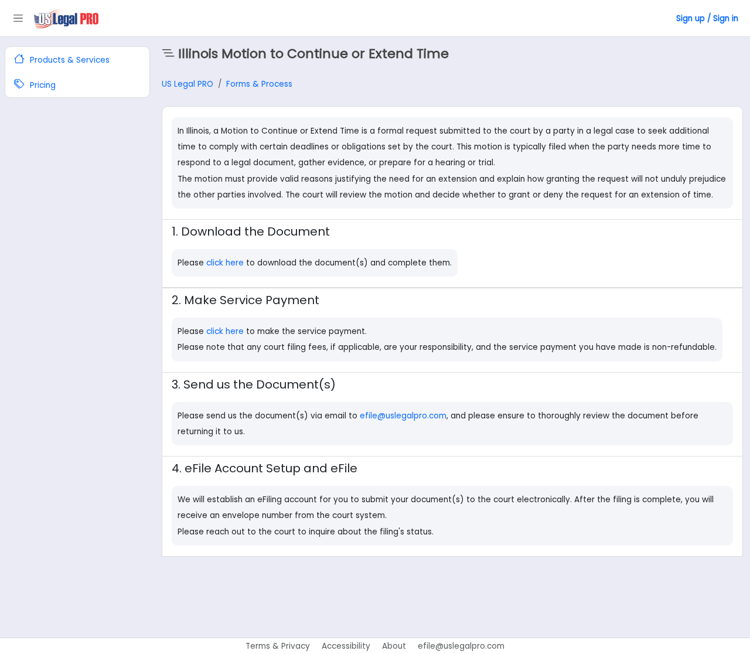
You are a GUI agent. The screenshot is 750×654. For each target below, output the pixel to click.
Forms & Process (259, 84)
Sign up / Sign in (707, 18)
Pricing (42, 85)
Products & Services (69, 60)
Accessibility (346, 646)
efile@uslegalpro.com (403, 415)
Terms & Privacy (278, 646)
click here (226, 262)
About (394, 646)
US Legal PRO (187, 84)
